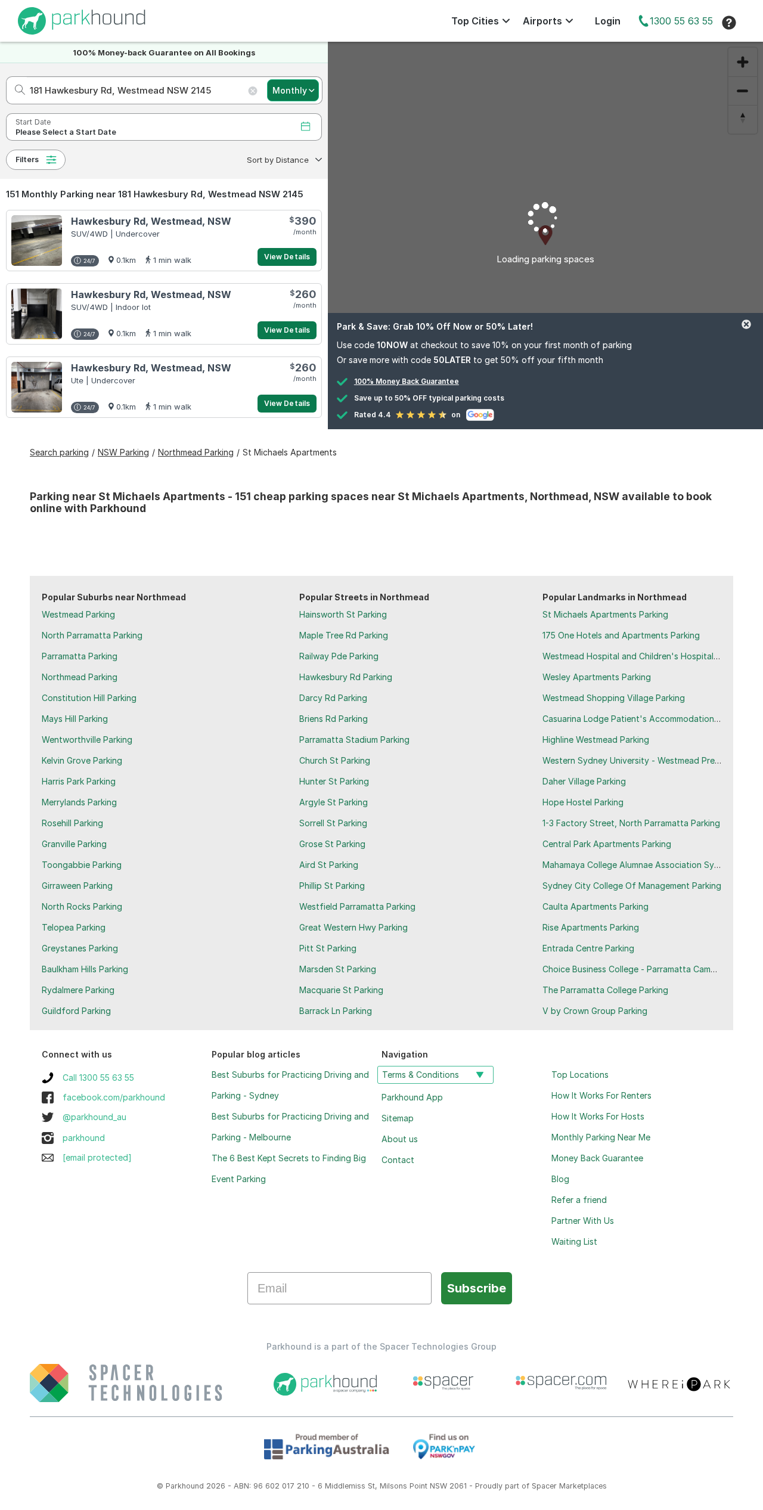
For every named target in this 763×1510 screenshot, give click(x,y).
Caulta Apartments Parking (595, 906)
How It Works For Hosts (597, 1116)
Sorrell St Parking (333, 823)
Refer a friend (579, 1200)
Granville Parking (74, 844)
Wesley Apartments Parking (596, 677)
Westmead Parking (78, 614)
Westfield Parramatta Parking (357, 906)
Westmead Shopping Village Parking (613, 698)
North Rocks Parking (82, 906)
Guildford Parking (76, 1011)
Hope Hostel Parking (583, 802)
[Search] (16, 90)
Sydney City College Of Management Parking (631, 885)
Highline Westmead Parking (595, 739)
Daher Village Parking (584, 781)
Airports (542, 21)
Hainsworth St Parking (343, 614)
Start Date (33, 121)
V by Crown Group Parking (594, 1011)
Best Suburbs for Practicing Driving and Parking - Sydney (290, 1084)
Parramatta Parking (79, 656)
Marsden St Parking (337, 969)
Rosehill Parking (72, 823)
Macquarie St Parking (341, 990)
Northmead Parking (79, 677)
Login (608, 21)
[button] (283, 159)
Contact (398, 1160)
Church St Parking (334, 760)
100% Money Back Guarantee (406, 381)
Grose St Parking (332, 844)
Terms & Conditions (420, 1074)
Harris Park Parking (79, 781)
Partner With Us (582, 1221)
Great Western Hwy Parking (353, 927)
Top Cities (475, 21)
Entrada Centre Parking (588, 948)
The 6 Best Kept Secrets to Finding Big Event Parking (289, 1168)
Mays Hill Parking (75, 719)
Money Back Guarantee (597, 1158)
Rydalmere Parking (78, 990)
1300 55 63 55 (681, 21)
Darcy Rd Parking (333, 698)
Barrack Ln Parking (335, 1011)
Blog (560, 1179)
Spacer (544, 1485)
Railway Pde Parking (339, 656)
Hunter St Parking (334, 781)
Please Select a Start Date (65, 132)
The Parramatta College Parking (605, 990)
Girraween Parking (77, 885)
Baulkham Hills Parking (85, 969)
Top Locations (580, 1074)
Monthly (289, 90)
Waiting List (574, 1241)
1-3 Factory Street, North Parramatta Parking (631, 823)
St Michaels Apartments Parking (605, 614)
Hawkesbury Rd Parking (345, 677)
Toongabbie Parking (82, 865)
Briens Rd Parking (333, 719)
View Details (287, 256)
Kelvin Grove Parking (82, 760)
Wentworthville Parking (87, 739)
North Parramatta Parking (92, 635)
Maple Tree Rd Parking (343, 635)
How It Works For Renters (601, 1095)
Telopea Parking (74, 927)
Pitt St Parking (327, 948)
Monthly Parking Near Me (600, 1137)
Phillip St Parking (332, 885)
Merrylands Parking (79, 802)
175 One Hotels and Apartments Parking (621, 635)
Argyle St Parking (333, 802)
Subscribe (476, 1288)
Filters (27, 159)
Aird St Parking (328, 865)
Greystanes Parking (80, 948)
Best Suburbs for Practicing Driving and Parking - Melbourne (290, 1126)
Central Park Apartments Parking (606, 844)
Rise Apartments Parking (590, 927)
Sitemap (398, 1118)
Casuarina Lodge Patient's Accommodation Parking (644, 719)
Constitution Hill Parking (89, 698)
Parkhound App (412, 1097)
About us (400, 1139)
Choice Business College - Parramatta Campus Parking (649, 969)
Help (729, 23)
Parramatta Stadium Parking (354, 739)
